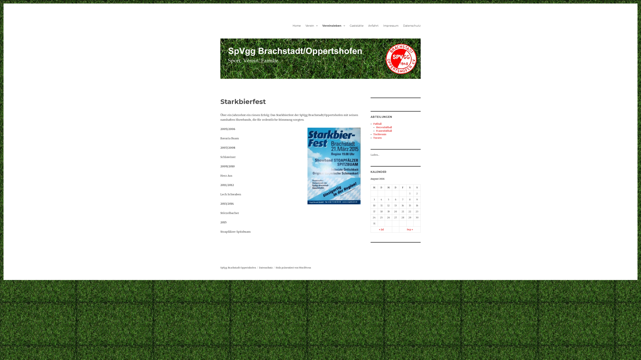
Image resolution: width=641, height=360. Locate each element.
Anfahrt (373, 25)
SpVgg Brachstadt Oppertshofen (238, 267)
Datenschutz (412, 25)
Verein (309, 25)
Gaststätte (357, 25)
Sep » (410, 229)
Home (297, 25)
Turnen (377, 137)
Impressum (390, 25)
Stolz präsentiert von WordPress (293, 267)
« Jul (381, 229)
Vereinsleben (331, 25)
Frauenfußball (384, 131)
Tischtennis (379, 134)
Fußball (377, 123)
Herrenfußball (384, 127)
